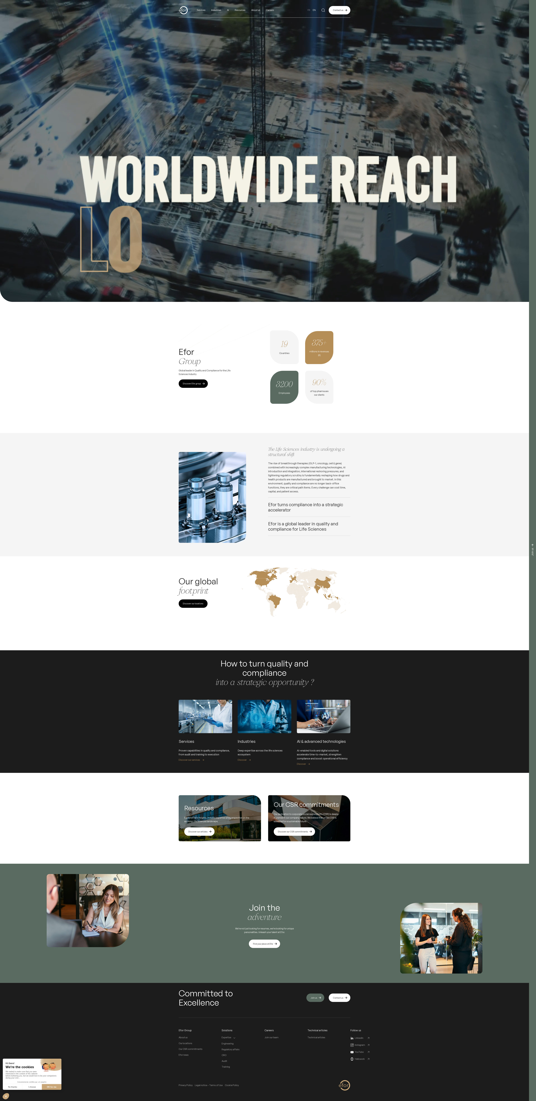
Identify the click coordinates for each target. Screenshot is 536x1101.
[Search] (323, 10)
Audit (224, 1061)
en (314, 10)
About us (183, 1037)
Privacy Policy (186, 1085)
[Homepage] (188, 10)
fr (309, 10)
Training (226, 1066)
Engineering (228, 1043)
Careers (270, 10)
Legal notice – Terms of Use (209, 1085)
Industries (216, 10)
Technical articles (316, 1037)
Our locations (185, 1043)
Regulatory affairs (231, 1049)
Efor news (184, 1054)
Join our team (271, 1037)
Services (201, 10)
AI (228, 10)
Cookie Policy (232, 1085)
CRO (224, 1055)
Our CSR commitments (190, 1049)
